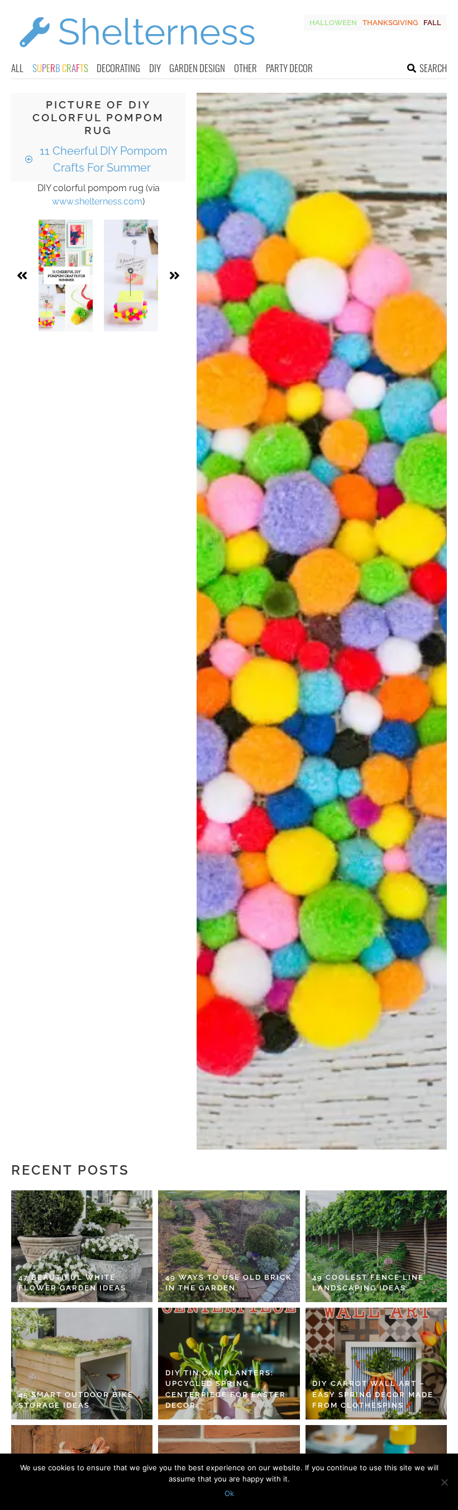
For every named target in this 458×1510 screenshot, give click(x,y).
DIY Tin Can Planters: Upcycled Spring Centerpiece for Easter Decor (225, 1389)
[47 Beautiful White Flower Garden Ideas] (81, 1246)
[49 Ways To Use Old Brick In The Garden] (228, 1246)
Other (245, 68)
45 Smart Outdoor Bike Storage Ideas (75, 1400)
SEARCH (433, 68)
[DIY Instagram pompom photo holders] (131, 275)
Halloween (333, 22)
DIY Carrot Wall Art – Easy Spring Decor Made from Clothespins (372, 1394)
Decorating (118, 68)
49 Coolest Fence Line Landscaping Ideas (368, 1283)
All (17, 68)
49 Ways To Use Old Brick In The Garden (228, 1283)
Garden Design (197, 68)
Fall (432, 22)
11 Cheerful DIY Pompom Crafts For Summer (102, 159)
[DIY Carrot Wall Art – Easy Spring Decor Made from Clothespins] (376, 1363)
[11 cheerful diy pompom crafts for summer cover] (65, 275)
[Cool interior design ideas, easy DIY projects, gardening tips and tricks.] (137, 54)
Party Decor (289, 68)
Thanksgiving (390, 22)
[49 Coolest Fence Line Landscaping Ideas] (376, 1246)
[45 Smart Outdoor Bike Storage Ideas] (81, 1363)
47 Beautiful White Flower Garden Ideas (72, 1283)
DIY (155, 68)
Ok (229, 1493)
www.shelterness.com (97, 201)
